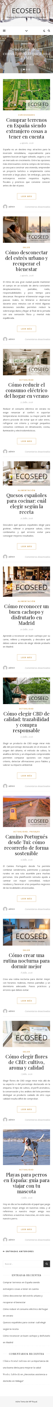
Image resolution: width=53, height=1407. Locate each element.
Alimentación (26, 490)
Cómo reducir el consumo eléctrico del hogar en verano (26, 390)
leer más (26, 196)
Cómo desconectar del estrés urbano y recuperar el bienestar (26, 260)
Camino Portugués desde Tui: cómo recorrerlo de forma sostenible (26, 844)
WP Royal (33, 1401)
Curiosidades (26, 115)
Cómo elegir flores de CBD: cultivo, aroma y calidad (26, 1062)
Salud (26, 247)
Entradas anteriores (19, 1251)
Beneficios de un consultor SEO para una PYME (26, 53)
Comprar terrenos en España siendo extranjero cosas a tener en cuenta (26, 128)
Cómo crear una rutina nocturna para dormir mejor (26, 960)
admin (12, 206)
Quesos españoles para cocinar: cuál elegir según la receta (26, 503)
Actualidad (26, 380)
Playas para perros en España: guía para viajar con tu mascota (26, 1182)
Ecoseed (26, 10)
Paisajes (35, 831)
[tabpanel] (26, 54)
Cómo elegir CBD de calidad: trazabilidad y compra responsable (26, 721)
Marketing (26, 44)
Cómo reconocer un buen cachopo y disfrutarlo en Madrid (26, 614)
